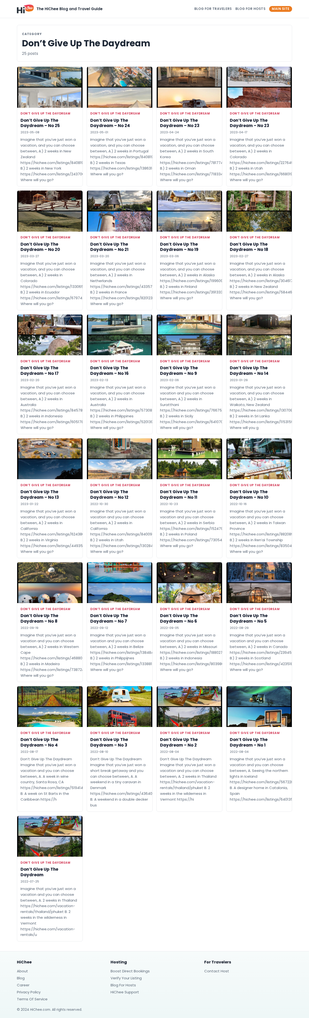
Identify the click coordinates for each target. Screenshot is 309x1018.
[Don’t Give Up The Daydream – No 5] (259, 582)
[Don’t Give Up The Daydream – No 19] (189, 211)
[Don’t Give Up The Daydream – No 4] (50, 706)
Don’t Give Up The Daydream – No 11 (179, 494)
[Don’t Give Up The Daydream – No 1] (259, 706)
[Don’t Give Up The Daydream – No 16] (119, 334)
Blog (21, 978)
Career (23, 985)
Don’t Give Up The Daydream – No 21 (109, 247)
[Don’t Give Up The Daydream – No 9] (189, 334)
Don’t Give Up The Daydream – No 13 (40, 494)
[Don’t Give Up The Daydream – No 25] (50, 87)
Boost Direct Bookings (130, 971)
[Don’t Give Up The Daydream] (50, 836)
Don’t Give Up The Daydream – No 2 (179, 742)
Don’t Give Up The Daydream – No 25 (40, 123)
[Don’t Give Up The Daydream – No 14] (259, 334)
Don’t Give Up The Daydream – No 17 (40, 370)
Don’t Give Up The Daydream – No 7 (109, 618)
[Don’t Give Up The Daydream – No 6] (189, 582)
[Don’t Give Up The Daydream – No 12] (119, 458)
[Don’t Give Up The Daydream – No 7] (119, 582)
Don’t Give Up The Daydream (45, 113)
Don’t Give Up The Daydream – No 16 (109, 370)
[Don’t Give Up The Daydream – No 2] (189, 706)
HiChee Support (125, 992)
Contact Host (216, 971)
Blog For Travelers (213, 9)
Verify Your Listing (126, 978)
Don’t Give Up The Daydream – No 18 (249, 247)
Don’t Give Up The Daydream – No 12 (109, 494)
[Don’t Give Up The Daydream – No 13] (50, 458)
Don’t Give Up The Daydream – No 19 (179, 247)
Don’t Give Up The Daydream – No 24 (110, 123)
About (22, 971)
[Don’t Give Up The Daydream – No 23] (189, 87)
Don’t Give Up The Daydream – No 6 (179, 618)
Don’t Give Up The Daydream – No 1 (248, 742)
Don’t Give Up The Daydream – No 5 (248, 618)
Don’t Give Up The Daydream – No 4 (39, 742)
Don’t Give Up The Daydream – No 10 (249, 494)
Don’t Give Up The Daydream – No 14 (249, 370)
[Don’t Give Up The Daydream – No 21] (119, 211)
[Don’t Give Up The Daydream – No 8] (50, 582)
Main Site (280, 9)
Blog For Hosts (250, 9)
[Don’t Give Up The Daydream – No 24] (119, 87)
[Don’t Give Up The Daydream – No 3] (119, 706)
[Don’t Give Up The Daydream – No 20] (50, 211)
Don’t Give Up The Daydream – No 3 (109, 742)
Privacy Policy (29, 992)
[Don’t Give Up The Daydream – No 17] (50, 334)
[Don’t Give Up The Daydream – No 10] (259, 458)
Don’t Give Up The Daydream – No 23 (179, 123)
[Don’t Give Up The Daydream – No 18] (259, 211)
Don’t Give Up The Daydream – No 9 (179, 370)
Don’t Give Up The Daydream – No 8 (39, 618)
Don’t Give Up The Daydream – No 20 (40, 247)
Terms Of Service (32, 999)
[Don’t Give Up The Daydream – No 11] (189, 458)
